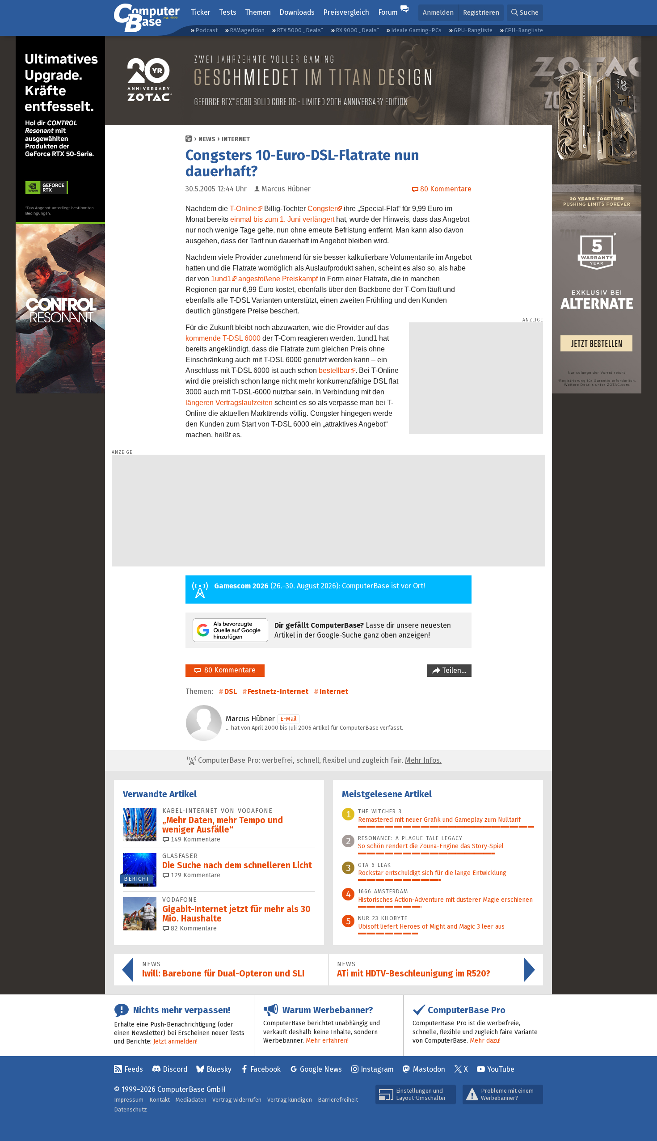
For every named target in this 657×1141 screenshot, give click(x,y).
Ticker (201, 12)
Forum (388, 12)
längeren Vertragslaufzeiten (229, 402)
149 (194, 839)
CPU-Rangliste (524, 30)
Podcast (206, 30)
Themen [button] (258, 12)
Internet (236, 139)
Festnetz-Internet (278, 691)
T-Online (243, 208)
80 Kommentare (228, 670)
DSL (230, 691)
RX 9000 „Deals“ (357, 30)
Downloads (297, 12)
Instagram (377, 1069)
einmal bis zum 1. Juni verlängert (282, 219)
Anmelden (438, 12)
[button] (525, 12)
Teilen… (453, 670)
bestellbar (334, 370)
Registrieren (481, 12)
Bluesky (219, 1069)
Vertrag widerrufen (236, 1099)
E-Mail (288, 718)
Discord (175, 1069)
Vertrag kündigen (289, 1099)
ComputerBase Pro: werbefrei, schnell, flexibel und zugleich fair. (319, 760)
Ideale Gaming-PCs (416, 30)
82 (193, 928)
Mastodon (429, 1069)
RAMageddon (247, 30)
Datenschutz (130, 1109)
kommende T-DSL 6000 (223, 338)
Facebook (265, 1069)
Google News (321, 1069)
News (206, 139)
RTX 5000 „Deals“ (300, 30)
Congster (322, 208)
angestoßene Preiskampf (278, 279)
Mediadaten (191, 1099)
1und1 (221, 279)
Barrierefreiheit (338, 1099)
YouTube (500, 1069)
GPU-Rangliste (473, 30)
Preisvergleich (346, 12)
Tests (227, 12)
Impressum (128, 1099)
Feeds (133, 1069)
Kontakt (159, 1099)
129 (194, 875)
